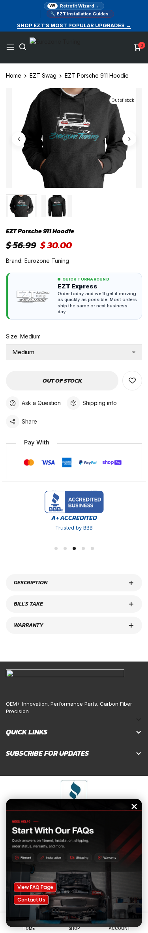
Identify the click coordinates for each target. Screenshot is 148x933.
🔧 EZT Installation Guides (79, 14)
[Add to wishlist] (132, 380)
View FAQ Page (35, 886)
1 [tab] (56, 548)
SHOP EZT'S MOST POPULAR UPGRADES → (74, 25)
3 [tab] (74, 548)
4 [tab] (83, 548)
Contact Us (31, 899)
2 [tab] (65, 548)
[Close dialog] (134, 806)
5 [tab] (92, 548)
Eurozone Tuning (46, 260)
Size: (23, 336)
